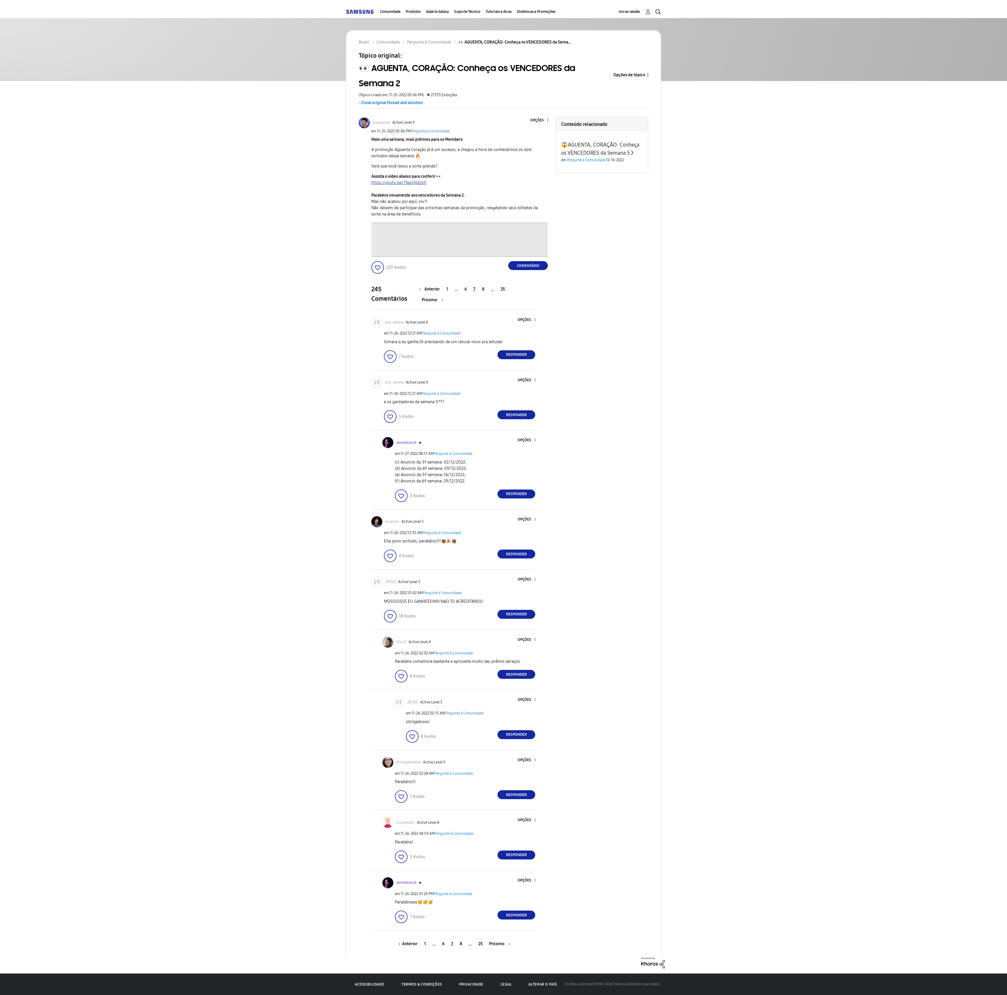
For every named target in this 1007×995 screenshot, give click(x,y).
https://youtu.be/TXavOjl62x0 (398, 182)
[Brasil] (359, 11)
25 (503, 289)
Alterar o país (542, 984)
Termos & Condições (421, 984)
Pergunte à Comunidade (430, 131)
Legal (506, 984)
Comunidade (390, 11)
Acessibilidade (369, 984)
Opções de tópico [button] (629, 74)
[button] (539, 120)
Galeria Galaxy (437, 11)
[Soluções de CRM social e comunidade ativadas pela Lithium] (653, 962)
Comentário (528, 265)
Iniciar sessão (629, 11)
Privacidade (471, 984)
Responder (516, 354)
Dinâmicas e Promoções (536, 11)
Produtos (413, 11)
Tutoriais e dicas (499, 11)
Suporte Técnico (467, 11)
